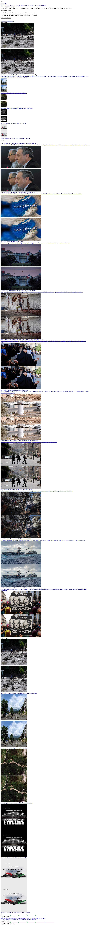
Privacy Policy (26, 919)
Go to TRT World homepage (7, 21)
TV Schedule (4, 919)
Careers (14, 919)
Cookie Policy (32, 919)
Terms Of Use (19, 919)
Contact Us (9, 919)
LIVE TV (3, 4)
